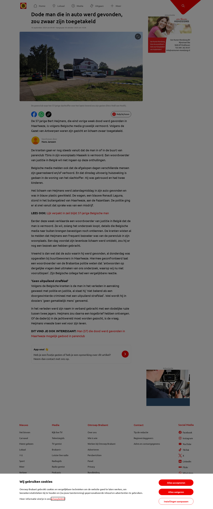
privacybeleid (58, 498)
